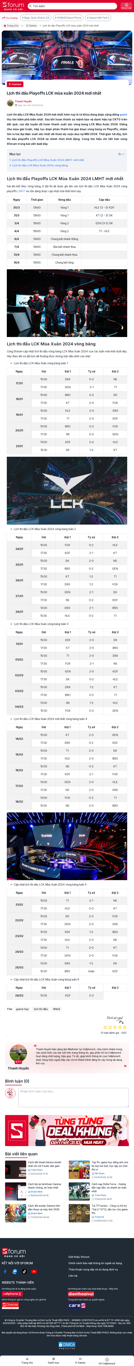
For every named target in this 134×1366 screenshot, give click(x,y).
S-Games (31, 25)
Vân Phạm (100, 1173)
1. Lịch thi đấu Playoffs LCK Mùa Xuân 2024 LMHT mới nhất (46, 160)
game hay (22, 1009)
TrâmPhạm (37, 1170)
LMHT (21, 191)
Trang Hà (99, 1217)
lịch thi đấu (41, 1009)
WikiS (56, 1009)
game (123, 114)
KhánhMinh (37, 1191)
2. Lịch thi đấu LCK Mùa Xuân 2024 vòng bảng (38, 165)
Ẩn (119, 154)
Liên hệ (72, 1275)
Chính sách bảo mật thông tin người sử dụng (95, 1263)
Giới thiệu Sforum (78, 1256)
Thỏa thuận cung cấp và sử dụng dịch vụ (93, 1269)
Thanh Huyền (23, 101)
